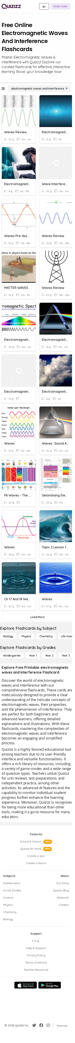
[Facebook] (41, 1025)
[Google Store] (49, 985)
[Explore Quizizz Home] (11, 6)
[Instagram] (48, 1025)
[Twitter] (34, 1025)
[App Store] (25, 985)
